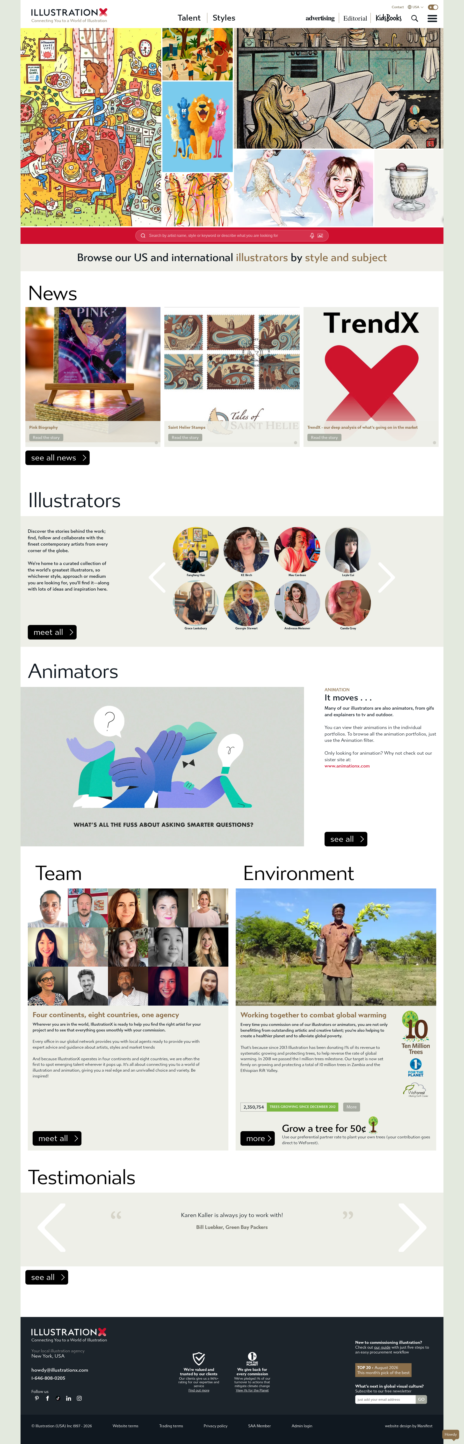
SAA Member (259, 1426)
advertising (320, 18)
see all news (53, 458)
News (52, 293)
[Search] (415, 18)
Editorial (355, 18)
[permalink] (156, 442)
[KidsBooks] (388, 18)
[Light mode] (433, 7)
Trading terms (171, 1426)
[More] (432, 18)
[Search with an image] (320, 235)
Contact (398, 7)
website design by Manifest (409, 1426)
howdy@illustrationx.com (59, 1370)
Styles (224, 18)
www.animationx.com (347, 766)
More (352, 1107)
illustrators (262, 257)
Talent (189, 18)
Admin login (302, 1426)
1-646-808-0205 (48, 1378)
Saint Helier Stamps (186, 427)
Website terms (125, 1426)
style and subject (346, 257)
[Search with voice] (312, 235)
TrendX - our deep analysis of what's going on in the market (362, 427)
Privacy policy (215, 1426)
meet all (48, 632)
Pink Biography (43, 427)
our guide (382, 1347)
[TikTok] (58, 1399)
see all (342, 839)
